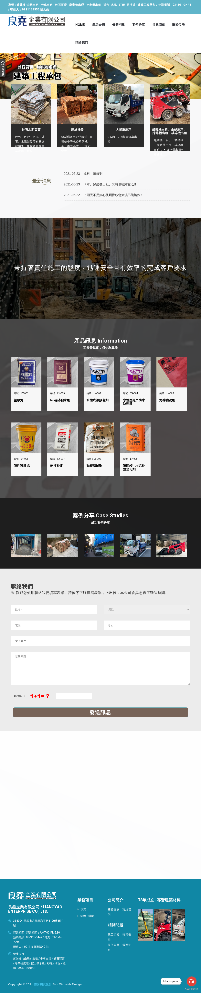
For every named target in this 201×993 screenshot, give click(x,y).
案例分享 (138, 24)
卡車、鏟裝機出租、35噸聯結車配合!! (109, 184)
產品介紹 (98, 24)
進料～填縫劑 (92, 173)
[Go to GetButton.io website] (191, 989)
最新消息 (118, 24)
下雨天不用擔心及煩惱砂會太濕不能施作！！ (114, 195)
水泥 (83, 909)
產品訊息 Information (100, 340)
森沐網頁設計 (43, 984)
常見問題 (158, 24)
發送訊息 (100, 712)
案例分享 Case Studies (100, 515)
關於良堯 (178, 24)
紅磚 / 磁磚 (87, 915)
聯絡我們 (81, 42)
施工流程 (114, 934)
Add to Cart (27, 363)
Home (80, 24)
